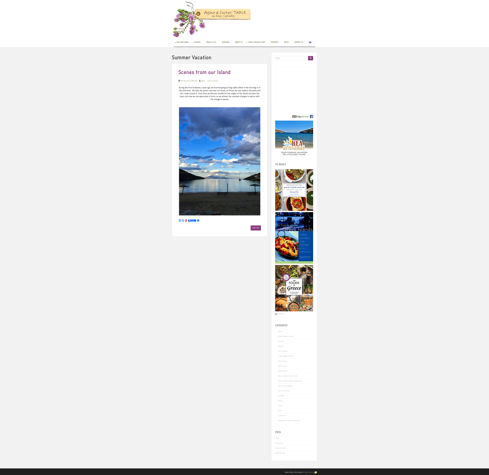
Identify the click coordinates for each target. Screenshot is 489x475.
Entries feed (279, 443)
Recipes (197, 42)
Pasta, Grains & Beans (285, 386)
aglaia (203, 81)
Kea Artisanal (183, 42)
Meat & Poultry (283, 371)
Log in (277, 438)
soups (280, 411)
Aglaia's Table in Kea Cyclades (293, 472)
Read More (255, 228)
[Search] (310, 58)
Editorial (280, 346)
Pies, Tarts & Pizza (283, 391)
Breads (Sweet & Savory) (286, 336)
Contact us (298, 42)
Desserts (281, 341)
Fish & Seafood (282, 351)
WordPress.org (280, 453)
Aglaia (280, 331)
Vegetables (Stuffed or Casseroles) (289, 421)
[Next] (255, 161)
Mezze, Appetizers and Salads (287, 376)
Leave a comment (212, 81)
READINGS (225, 42)
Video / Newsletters (256, 42)
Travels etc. (211, 42)
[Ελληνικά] (310, 42)
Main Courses (282, 361)
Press (286, 42)
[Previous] (184, 161)
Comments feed (280, 448)
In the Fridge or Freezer (285, 356)
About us (238, 42)
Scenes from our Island (204, 72)
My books (275, 42)
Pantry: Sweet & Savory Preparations (290, 381)
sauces (280, 406)
